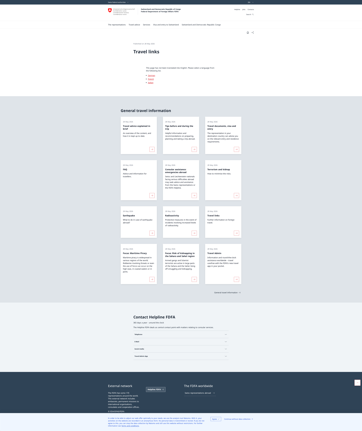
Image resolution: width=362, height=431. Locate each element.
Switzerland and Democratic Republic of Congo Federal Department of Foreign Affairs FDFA (161, 10)
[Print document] (247, 32)
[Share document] (252, 32)
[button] (117, 24)
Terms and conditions (130, 426)
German (151, 75)
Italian (150, 82)
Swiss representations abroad (198, 393)
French (151, 79)
